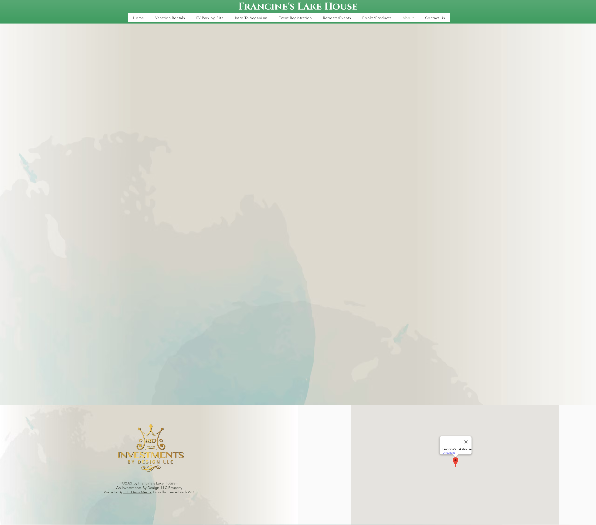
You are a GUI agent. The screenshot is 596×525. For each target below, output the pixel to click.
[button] (170, 17)
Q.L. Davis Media (137, 492)
